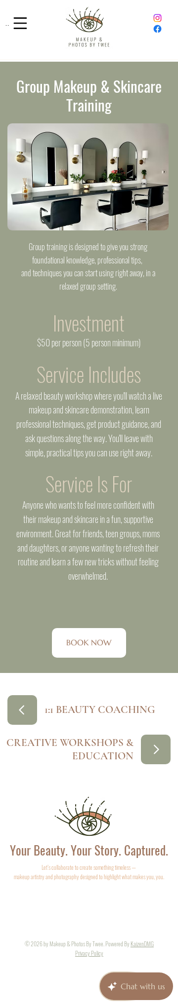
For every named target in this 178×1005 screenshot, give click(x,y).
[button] (89, 643)
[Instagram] (157, 18)
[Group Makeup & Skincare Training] (22, 710)
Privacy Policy (89, 953)
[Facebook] (157, 29)
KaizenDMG (142, 943)
